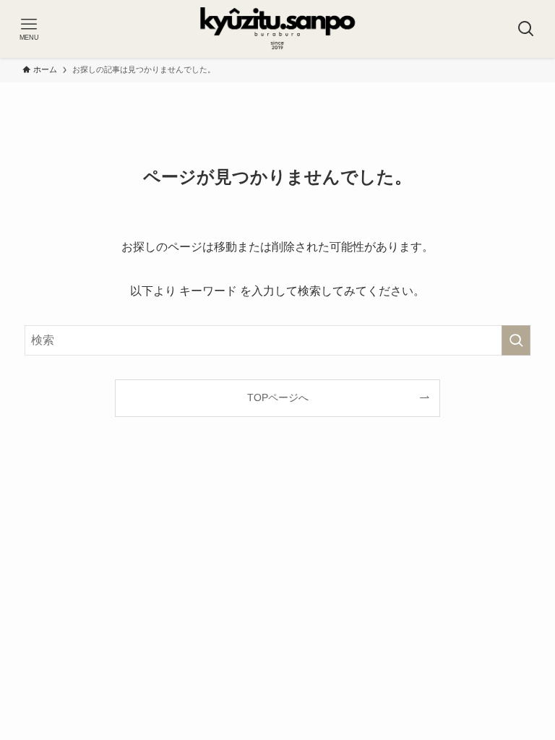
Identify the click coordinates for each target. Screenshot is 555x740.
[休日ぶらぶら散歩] (278, 29)
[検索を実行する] (516, 340)
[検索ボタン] (526, 29)
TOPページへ (278, 397)
